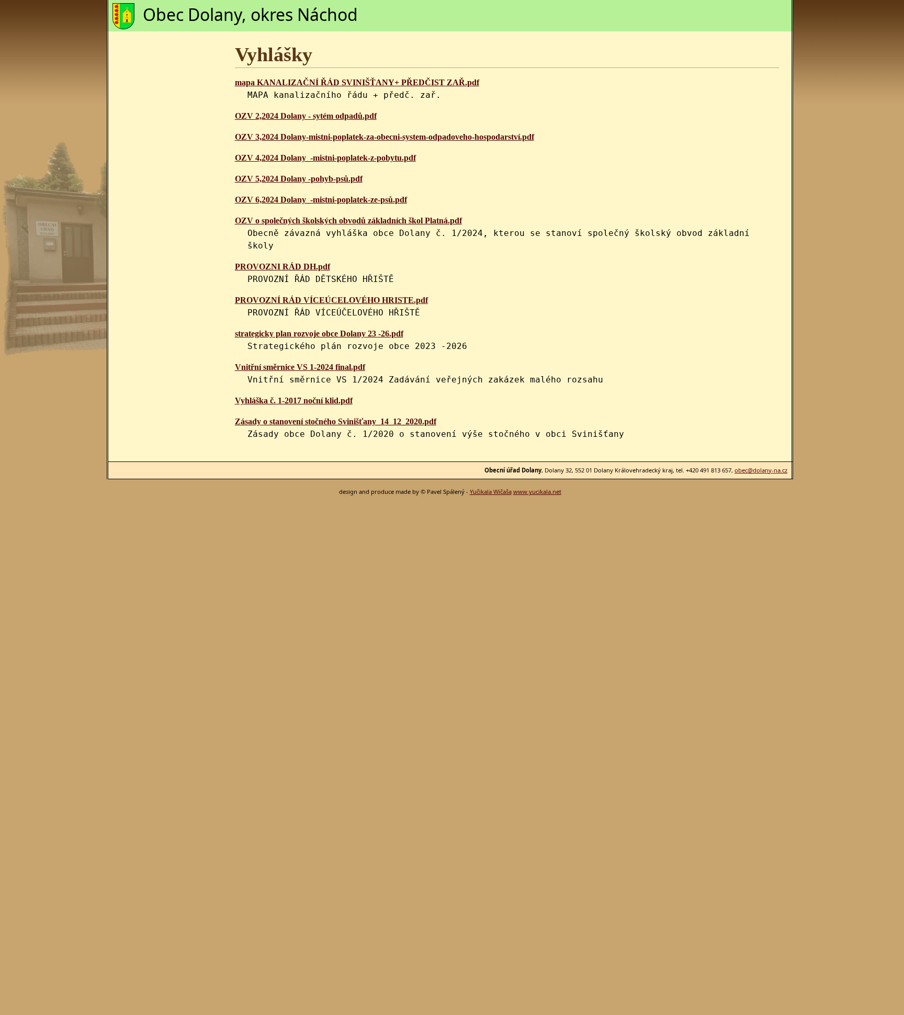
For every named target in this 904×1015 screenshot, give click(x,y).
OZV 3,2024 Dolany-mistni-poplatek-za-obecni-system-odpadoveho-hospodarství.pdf (384, 136)
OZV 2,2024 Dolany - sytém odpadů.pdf (306, 115)
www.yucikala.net (537, 491)
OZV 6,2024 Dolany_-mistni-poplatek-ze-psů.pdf (321, 199)
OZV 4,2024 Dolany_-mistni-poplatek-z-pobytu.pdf (325, 157)
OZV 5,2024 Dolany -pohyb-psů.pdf (299, 178)
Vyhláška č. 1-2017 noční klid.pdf (294, 400)
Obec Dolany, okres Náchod (250, 14)
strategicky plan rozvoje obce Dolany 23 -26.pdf (319, 333)
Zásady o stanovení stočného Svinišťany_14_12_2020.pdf (335, 421)
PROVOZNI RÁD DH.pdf (282, 266)
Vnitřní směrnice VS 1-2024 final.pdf (300, 367)
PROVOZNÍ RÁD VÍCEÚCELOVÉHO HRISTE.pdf (331, 300)
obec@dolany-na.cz (760, 470)
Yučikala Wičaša (491, 491)
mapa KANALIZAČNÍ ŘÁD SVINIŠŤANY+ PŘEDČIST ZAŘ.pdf (357, 82)
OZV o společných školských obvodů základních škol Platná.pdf (348, 220)
